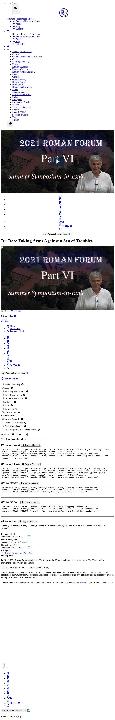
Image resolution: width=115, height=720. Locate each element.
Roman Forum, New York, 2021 (18, 553)
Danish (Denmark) (20, 61)
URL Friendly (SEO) (10, 539)
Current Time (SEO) (10, 545)
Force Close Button (13, 395)
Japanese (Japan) (19, 92)
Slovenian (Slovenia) (21, 107)
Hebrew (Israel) (19, 82)
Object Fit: (6, 434)
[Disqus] (57, 624)
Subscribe (19, 29)
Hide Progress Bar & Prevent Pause (20, 429)
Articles (18, 24)
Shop (17, 26)
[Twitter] (60, 204)
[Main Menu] (15, 8)
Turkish (15, 120)
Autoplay (8, 402)
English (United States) (22, 72)
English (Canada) (20, 69)
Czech (15, 59)
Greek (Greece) (19, 79)
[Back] (14, 3)
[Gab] (60, 221)
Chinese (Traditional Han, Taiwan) (27, 56)
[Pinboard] (60, 217)
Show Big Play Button (14, 391)
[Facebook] (60, 202)
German (15, 77)
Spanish (15, 109)
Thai (14, 117)
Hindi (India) (18, 84)
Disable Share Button (14, 398)
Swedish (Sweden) (20, 115)
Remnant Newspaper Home (27, 21)
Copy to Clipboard (32, 445)
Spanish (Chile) (19, 112)
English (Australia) (20, 67)
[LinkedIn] (60, 214)
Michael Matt (7, 316)
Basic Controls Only (13, 426)
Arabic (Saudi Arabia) (22, 51)
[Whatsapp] (60, 197)
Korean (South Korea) (22, 94)
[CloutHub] (60, 226)
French (15, 74)
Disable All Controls (13, 422)
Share (12, 326)
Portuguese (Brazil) (20, 102)
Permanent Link (17, 331)
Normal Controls (12, 419)
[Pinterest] (60, 209)
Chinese (15, 54)
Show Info (9, 409)
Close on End (10, 412)
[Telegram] (60, 199)
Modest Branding (12, 384)
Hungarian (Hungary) (22, 87)
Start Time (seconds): (10, 439)
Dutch (15, 64)
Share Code (15, 328)
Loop (7, 388)
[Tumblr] (60, 207)
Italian (15, 89)
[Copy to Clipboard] (60, 229)
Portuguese (17, 99)
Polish (15, 97)
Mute (7, 405)
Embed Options (11, 378)
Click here (79, 582)
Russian (15, 104)
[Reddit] (60, 212)
